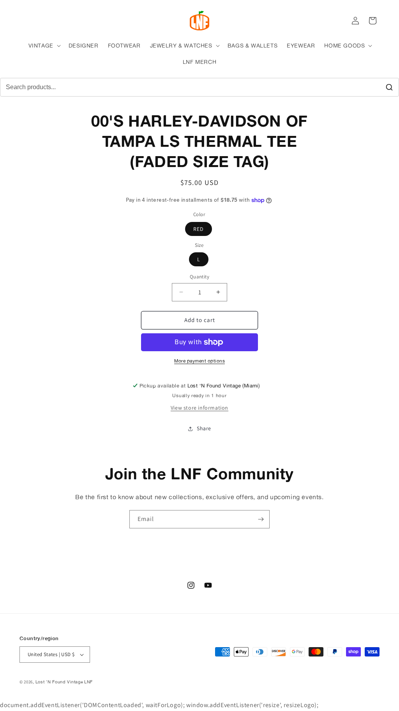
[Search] (389, 87)
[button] (44, 45)
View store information (199, 407)
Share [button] (204, 428)
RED (198, 228)
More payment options (199, 361)
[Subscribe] (260, 519)
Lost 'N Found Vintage (59, 682)
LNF (88, 682)
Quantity (199, 276)
